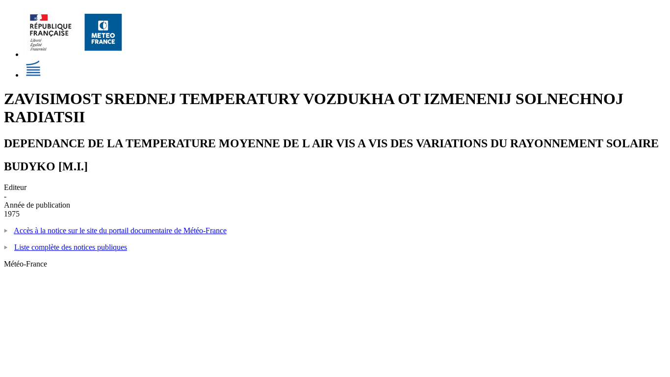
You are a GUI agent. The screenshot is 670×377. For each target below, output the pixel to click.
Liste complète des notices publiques (70, 247)
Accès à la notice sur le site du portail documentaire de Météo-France (120, 230)
